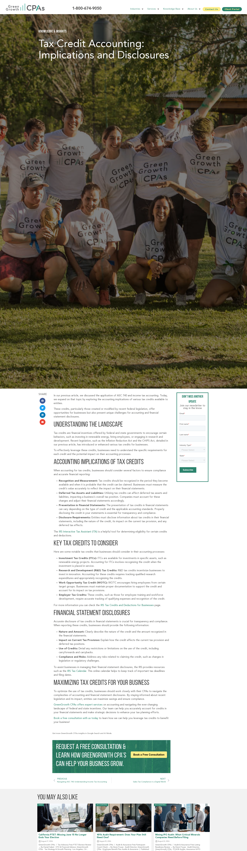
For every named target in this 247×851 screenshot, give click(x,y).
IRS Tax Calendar (76, 671)
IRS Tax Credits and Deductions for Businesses (127, 605)
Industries (135, 9)
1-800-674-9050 (87, 9)
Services (151, 9)
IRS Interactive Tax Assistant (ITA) (78, 532)
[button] (42, 401)
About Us (192, 9)
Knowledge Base (171, 9)
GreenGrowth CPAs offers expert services (78, 705)
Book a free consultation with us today (76, 718)
